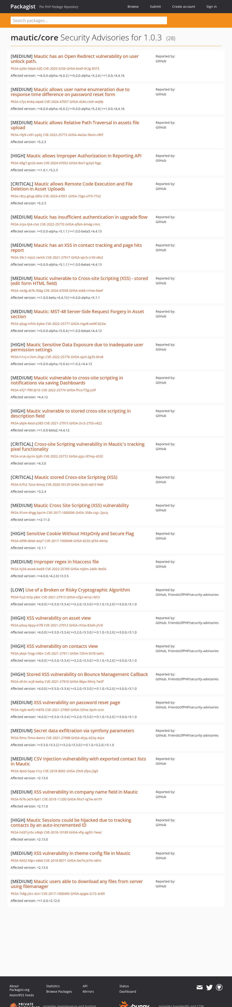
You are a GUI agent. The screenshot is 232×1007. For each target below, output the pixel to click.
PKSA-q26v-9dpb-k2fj (26, 68)
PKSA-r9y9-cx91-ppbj (26, 135)
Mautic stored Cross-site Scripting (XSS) (75, 477)
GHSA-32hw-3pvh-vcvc (87, 710)
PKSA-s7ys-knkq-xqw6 (27, 101)
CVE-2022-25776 (58, 357)
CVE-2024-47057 (56, 101)
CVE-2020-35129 (58, 484)
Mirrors (88, 991)
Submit (155, 6)
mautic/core (34, 37)
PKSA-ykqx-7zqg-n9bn (27, 653)
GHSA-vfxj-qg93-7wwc (85, 832)
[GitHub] (219, 987)
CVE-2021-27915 (56, 423)
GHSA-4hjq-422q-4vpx (87, 738)
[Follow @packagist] (209, 987)
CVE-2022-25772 (56, 456)
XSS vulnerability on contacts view (62, 646)
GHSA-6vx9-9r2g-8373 (83, 68)
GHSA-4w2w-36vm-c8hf (85, 135)
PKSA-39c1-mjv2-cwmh (28, 257)
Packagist (23, 6)
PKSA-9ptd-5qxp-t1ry (26, 771)
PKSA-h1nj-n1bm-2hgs (28, 357)
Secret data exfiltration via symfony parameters (84, 730)
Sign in (211, 6)
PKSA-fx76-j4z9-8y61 (26, 799)
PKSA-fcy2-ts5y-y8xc (26, 597)
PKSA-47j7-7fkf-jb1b (26, 390)
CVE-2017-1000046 (58, 541)
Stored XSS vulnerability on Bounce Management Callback (87, 674)
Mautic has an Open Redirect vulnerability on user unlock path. (75, 58)
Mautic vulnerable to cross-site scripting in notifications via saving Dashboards (67, 380)
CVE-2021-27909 (57, 710)
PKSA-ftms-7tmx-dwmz (28, 738)
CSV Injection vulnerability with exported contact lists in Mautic (78, 761)
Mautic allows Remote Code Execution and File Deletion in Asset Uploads (72, 186)
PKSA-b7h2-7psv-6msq (28, 484)
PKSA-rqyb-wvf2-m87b (27, 710)
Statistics (53, 986)
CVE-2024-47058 (56, 290)
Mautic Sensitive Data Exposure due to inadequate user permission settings (77, 347)
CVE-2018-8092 (54, 771)
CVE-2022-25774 (53, 390)
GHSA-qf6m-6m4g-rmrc (83, 224)
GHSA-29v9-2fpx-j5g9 (82, 771)
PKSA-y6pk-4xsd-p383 (27, 423)
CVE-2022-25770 (52, 224)
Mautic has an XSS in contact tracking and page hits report (76, 247)
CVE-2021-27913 (53, 597)
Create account (183, 6)
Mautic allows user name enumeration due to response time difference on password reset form (70, 91)
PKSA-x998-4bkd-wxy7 (27, 541)
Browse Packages (59, 991)
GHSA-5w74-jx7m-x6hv (84, 860)
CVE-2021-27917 (58, 257)
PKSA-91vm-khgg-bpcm (28, 512)
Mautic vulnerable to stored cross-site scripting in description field (71, 413)
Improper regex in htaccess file (66, 562)
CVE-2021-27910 (57, 681)
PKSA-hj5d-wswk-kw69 (27, 569)
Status (124, 986)
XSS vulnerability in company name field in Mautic (86, 792)
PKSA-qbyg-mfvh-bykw (28, 324)
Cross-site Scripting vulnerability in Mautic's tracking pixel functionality (78, 446)
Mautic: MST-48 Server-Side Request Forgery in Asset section (77, 313)
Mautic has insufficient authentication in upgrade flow (90, 217)
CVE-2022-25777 (58, 324)
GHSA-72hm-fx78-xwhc (87, 653)
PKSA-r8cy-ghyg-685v (26, 196)
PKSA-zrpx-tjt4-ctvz (25, 224)
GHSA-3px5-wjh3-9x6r (87, 484)
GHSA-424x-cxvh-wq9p (87, 101)
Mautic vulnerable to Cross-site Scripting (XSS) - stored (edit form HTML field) (79, 280)
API (85, 986)
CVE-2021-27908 (58, 738)
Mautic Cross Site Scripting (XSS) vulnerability (81, 505)
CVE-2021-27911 (57, 653)
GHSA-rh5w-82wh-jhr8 (86, 625)
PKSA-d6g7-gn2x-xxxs (27, 163)
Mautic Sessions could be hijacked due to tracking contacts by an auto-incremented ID (71, 822)
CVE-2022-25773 (55, 135)
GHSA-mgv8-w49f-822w (88, 324)
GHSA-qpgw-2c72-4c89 (87, 893)
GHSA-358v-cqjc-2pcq (91, 512)
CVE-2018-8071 (55, 860)
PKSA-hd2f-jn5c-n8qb (27, 832)
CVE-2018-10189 (56, 832)
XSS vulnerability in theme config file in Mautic (82, 853)
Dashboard (127, 991)
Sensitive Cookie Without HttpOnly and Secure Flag (80, 533)
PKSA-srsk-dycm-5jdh (27, 456)
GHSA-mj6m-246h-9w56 (88, 569)
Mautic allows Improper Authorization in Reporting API (84, 156)
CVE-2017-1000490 (56, 893)
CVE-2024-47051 (55, 196)
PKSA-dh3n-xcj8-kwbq (27, 681)
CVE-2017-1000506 (61, 512)
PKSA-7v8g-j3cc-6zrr (26, 893)
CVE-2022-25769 (57, 569)
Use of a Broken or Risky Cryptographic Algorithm (77, 590)
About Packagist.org (19, 988)
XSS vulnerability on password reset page (77, 702)
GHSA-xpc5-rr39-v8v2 (87, 257)
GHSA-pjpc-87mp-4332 (86, 456)
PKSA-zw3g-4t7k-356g (27, 290)
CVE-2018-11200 (54, 799)
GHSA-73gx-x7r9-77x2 (84, 196)
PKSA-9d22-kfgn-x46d (27, 860)
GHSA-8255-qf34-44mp (90, 541)
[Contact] (199, 987)
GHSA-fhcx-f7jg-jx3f (81, 390)
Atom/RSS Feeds (22, 995)
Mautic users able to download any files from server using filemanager (77, 883)
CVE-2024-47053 (56, 163)
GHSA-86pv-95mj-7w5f (87, 681)
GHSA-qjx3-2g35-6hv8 (87, 357)
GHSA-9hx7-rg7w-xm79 (84, 799)
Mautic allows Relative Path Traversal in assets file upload (75, 125)
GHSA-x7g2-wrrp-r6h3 (83, 597)
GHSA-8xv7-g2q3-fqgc (85, 163)
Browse (133, 6)
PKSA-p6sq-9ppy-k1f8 (27, 625)
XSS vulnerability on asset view (59, 618)
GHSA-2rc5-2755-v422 (85, 423)
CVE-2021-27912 (56, 625)
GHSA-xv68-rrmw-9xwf (86, 290)
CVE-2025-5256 (54, 68)
